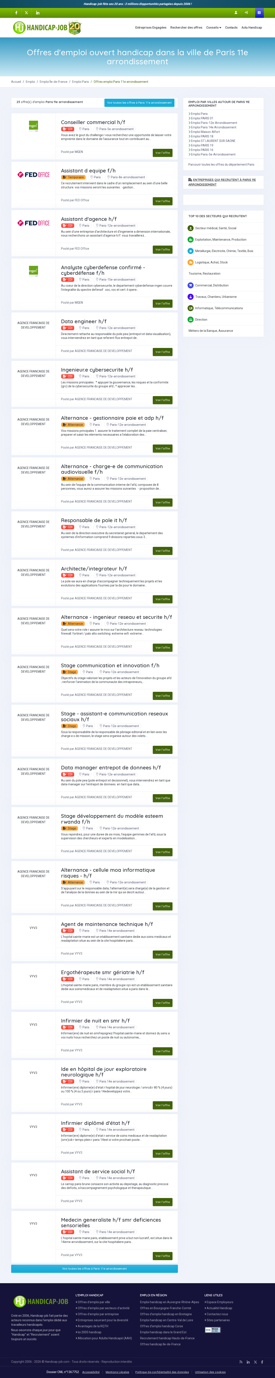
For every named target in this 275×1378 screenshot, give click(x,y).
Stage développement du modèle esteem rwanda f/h (112, 819)
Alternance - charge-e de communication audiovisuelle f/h (112, 469)
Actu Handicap (251, 27)
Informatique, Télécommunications (219, 308)
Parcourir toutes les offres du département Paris (221, 164)
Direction (201, 319)
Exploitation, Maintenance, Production (220, 239)
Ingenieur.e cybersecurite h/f (97, 369)
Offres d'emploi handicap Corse (161, 1326)
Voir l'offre (163, 152)
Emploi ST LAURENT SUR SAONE (213, 141)
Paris (85, 129)
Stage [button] (71, 672)
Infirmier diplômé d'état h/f (95, 1123)
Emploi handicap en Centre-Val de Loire (166, 1320)
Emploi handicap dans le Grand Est (163, 1332)
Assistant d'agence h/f (89, 219)
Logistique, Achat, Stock (211, 262)
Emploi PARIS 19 (202, 145)
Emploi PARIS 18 (202, 136)
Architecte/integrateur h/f (94, 568)
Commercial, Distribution (212, 285)
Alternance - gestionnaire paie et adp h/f (112, 418)
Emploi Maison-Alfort (205, 132)
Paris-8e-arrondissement (128, 177)
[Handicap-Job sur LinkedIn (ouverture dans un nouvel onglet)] (37, 12)
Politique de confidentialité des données (162, 1372)
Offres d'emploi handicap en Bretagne (166, 1314)
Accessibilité (90, 1372)
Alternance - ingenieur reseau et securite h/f (116, 617)
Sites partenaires (218, 1320)
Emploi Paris (199, 113)
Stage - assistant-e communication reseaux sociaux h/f (114, 716)
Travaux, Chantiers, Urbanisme (216, 296)
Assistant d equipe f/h (88, 170)
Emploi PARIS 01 (202, 118)
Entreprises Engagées (151, 27)
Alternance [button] (75, 424)
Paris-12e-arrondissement (117, 225)
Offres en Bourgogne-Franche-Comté (165, 1308)
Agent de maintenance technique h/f (107, 924)
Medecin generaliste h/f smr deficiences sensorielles (111, 1223)
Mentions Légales (117, 1372)
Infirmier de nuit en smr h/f (95, 1020)
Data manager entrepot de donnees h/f (111, 767)
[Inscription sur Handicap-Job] (236, 12)
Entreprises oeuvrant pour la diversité (102, 1320)
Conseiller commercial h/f (93, 122)
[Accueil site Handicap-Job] (47, 27)
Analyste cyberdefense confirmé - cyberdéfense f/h (103, 270)
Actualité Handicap (219, 1308)
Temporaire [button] (75, 177)
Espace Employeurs (219, 1302)
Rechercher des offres (186, 27)
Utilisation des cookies (210, 1372)
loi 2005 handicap (89, 1332)
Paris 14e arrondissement (116, 930)
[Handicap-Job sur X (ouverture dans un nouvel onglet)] (26, 12)
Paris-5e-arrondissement (116, 129)
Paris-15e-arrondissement (117, 279)
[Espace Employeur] (259, 13)
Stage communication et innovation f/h (110, 665)
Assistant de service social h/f (98, 1171)
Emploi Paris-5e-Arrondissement (213, 154)
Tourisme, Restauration (204, 273)
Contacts (231, 27)
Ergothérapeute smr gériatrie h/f (102, 972)
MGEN (79, 152)
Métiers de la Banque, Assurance (211, 330)
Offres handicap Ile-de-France (160, 1344)
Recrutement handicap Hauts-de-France (167, 1338)
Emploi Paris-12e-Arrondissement (214, 123)
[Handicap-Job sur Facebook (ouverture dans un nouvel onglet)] (16, 12)
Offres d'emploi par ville (93, 1302)
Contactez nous (217, 1314)
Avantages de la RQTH (92, 1326)
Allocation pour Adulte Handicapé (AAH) (104, 1338)
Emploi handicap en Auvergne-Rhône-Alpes (169, 1302)
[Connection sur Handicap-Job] (247, 12)
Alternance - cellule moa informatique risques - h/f (108, 873)
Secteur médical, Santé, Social (215, 228)
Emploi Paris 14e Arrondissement (213, 127)
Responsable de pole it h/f (94, 520)
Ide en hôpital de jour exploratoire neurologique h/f (104, 1072)
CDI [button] (69, 129)
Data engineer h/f (84, 321)
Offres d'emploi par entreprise (98, 1314)
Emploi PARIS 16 (202, 150)
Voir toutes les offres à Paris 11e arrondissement (139, 102)
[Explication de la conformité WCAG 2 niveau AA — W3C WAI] (213, 1330)
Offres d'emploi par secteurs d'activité (103, 1308)
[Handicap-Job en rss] (241, 1362)
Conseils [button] (212, 27)
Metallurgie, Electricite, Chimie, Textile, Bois (224, 251)
